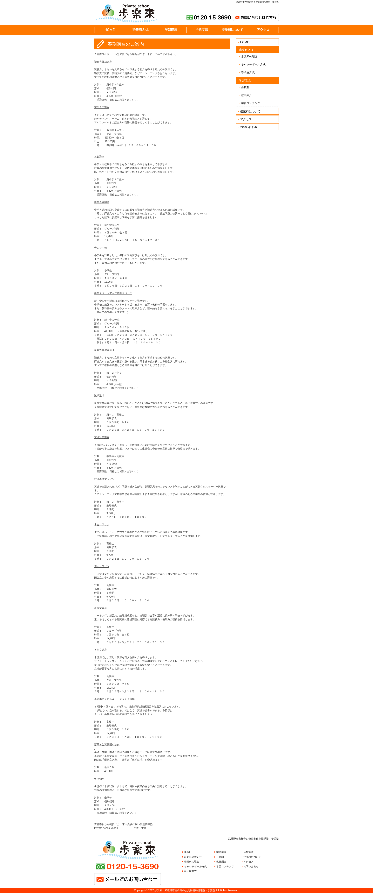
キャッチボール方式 (253, 64)
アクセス (246, 119)
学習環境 (220, 852)
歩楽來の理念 (249, 56)
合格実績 (248, 852)
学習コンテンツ (250, 103)
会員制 (245, 87)
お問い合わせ (249, 127)
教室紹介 (246, 95)
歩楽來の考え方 (192, 856)
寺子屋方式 (248, 72)
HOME (244, 42)
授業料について (250, 111)
